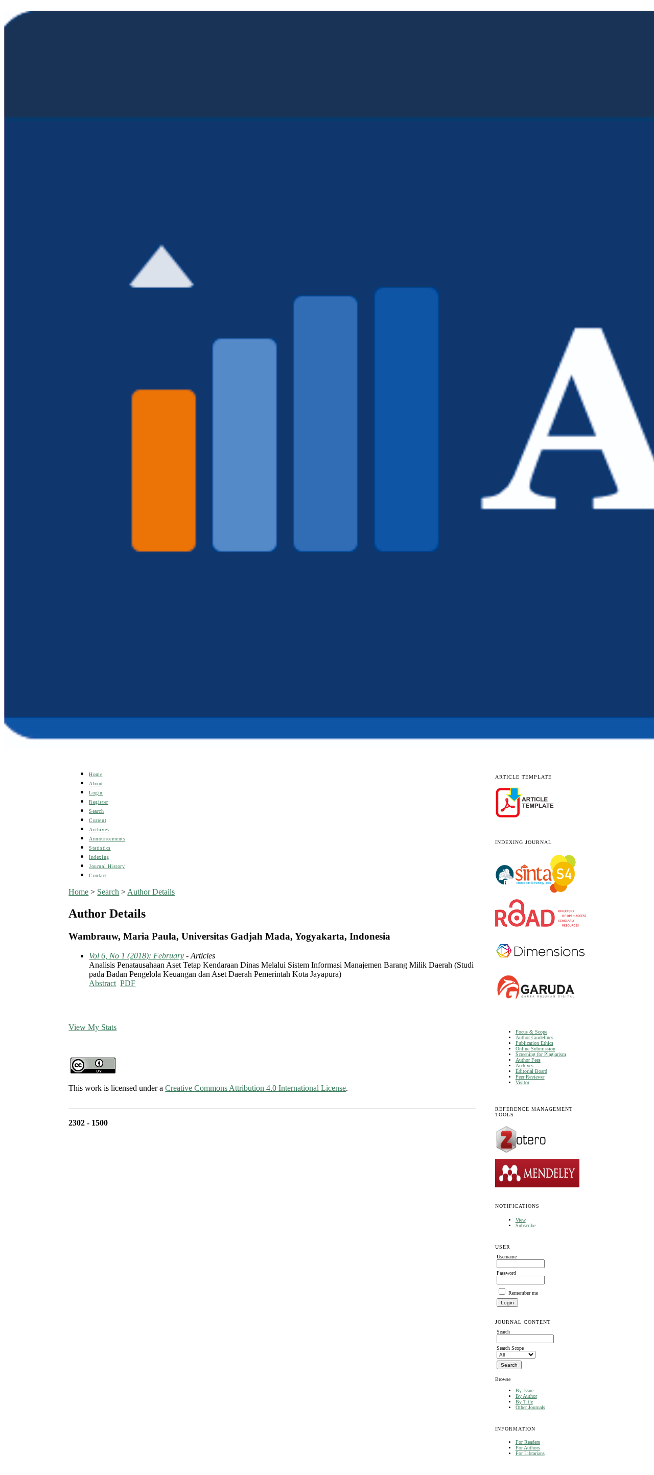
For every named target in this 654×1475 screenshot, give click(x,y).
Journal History (107, 866)
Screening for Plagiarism (541, 1054)
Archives (524, 1065)
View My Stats (92, 1027)
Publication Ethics (534, 1043)
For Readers (528, 1442)
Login (96, 792)
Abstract (102, 983)
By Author (526, 1396)
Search (96, 811)
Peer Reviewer (530, 1077)
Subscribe (525, 1225)
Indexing (99, 857)
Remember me (523, 1293)
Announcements (107, 838)
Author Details (151, 891)
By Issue (524, 1390)
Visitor (522, 1082)
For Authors (528, 1447)
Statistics (99, 848)
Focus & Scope (531, 1032)
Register (98, 802)
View (521, 1220)
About (96, 783)
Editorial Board (531, 1071)
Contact (98, 875)
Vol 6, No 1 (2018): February (136, 955)
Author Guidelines (534, 1037)
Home (95, 774)
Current (97, 820)
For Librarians (530, 1453)
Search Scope (510, 1348)
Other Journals (530, 1407)
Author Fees (528, 1060)
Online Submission (535, 1048)
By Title (524, 1401)
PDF (127, 983)
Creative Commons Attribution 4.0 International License (255, 1088)
